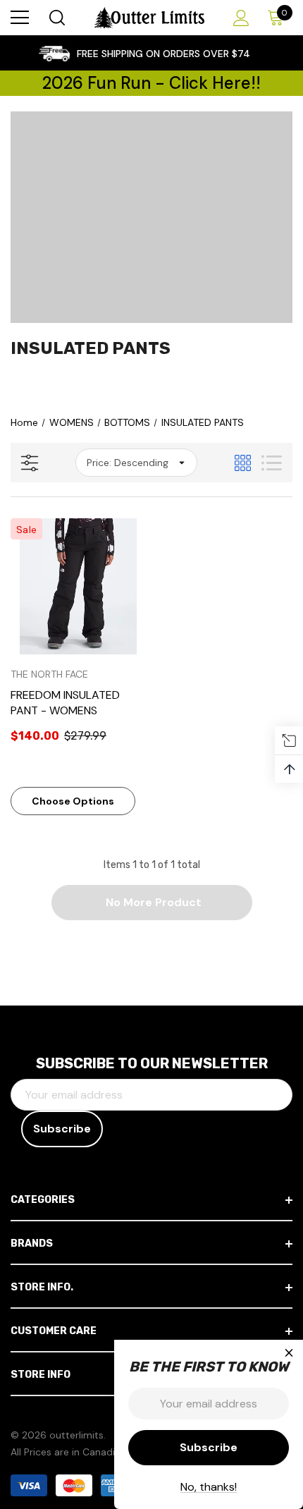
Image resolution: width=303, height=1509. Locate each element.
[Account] (238, 18)
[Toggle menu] (20, 17)
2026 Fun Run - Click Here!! (151, 83)
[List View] (271, 463)
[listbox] (136, 462)
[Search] (56, 17)
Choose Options (73, 801)
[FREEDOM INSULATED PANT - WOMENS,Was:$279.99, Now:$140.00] (79, 586)
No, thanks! (208, 1486)
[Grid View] (243, 463)
